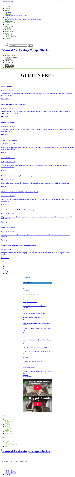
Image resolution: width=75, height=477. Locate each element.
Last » (6, 273)
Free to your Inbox (28, 290)
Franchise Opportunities (34, 19)
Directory (8, 8)
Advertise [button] (8, 14)
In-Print (7, 423)
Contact (23, 19)
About (7, 19)
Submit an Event (10, 35)
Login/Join (8, 38)
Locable (15, 461)
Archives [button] (7, 10)
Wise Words (8, 29)
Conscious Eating (10, 22)
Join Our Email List (15, 19)
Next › (7, 272)
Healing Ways (9, 21)
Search (7, 45)
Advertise (8, 443)
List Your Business (10, 37)
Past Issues (8, 12)
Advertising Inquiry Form (19, 15)
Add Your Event (28, 376)
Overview (8, 15)
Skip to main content (7, 1)
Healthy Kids (9, 31)
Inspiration (8, 28)
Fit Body (7, 24)
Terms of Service (24, 461)
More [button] (6, 17)
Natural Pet (8, 33)
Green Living (9, 26)
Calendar (7, 7)
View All (25, 375)
